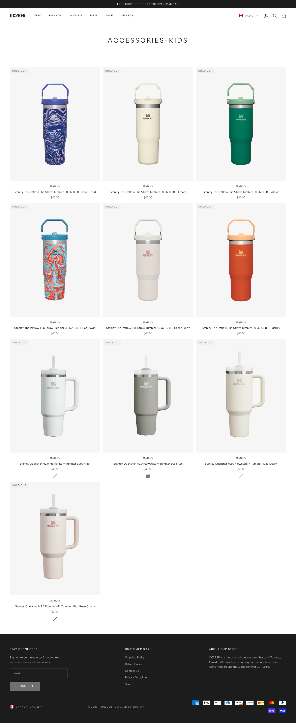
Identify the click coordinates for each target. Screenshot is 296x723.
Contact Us (132, 671)
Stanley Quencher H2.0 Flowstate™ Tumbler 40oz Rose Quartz (55, 606)
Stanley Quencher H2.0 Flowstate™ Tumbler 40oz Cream (241, 464)
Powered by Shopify (129, 706)
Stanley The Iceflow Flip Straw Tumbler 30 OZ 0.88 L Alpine (241, 192)
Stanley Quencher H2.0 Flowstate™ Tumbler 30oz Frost (55, 464)
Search (129, 684)
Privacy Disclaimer (136, 677)
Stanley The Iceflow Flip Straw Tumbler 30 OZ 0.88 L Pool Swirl (55, 328)
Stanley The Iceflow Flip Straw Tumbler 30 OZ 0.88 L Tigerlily (241, 328)
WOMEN (76, 15)
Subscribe (25, 686)
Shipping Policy (134, 657)
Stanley (55, 186)
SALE (109, 15)
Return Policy (133, 664)
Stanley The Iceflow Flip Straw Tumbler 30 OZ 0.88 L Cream (148, 192)
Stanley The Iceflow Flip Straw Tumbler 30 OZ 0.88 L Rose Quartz (148, 328)
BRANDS (55, 15)
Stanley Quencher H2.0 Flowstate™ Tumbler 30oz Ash (148, 464)
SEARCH (127, 15)
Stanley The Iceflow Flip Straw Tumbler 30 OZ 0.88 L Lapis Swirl (55, 192)
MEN (93, 15)
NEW (37, 15)
